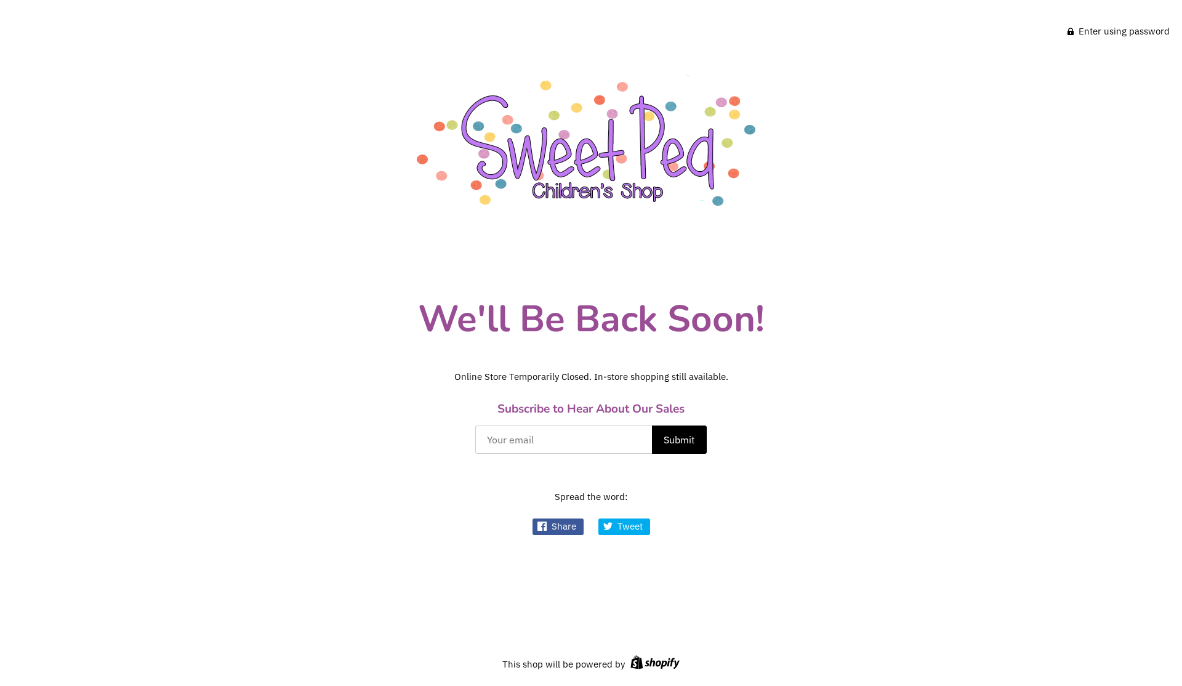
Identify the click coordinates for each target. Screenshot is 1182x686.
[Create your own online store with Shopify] (653, 664)
